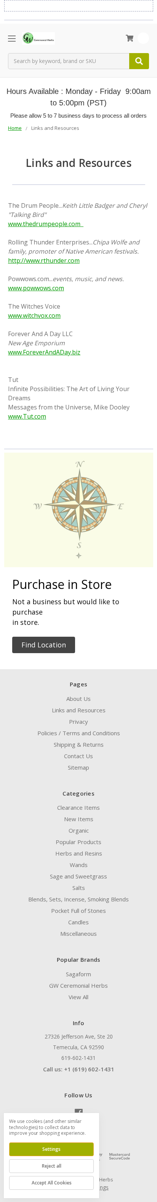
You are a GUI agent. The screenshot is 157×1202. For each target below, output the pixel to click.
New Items (78, 819)
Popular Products (78, 842)
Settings (51, 1149)
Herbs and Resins (78, 853)
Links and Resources (79, 710)
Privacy (78, 721)
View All (78, 997)
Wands (79, 865)
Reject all (51, 1166)
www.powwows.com (36, 288)
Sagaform (78, 974)
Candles (78, 922)
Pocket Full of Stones (78, 910)
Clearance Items (78, 807)
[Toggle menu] (11, 38)
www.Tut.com (27, 416)
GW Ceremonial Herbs (78, 985)
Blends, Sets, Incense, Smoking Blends (78, 899)
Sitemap (78, 767)
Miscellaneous (78, 933)
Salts (78, 887)
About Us (78, 698)
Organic (79, 830)
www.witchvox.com (34, 315)
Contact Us (78, 756)
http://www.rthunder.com (44, 260)
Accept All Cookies (52, 1182)
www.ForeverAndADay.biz (44, 352)
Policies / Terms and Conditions (78, 733)
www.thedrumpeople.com (45, 224)
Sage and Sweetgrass (78, 876)
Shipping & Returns (79, 744)
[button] (43, 645)
